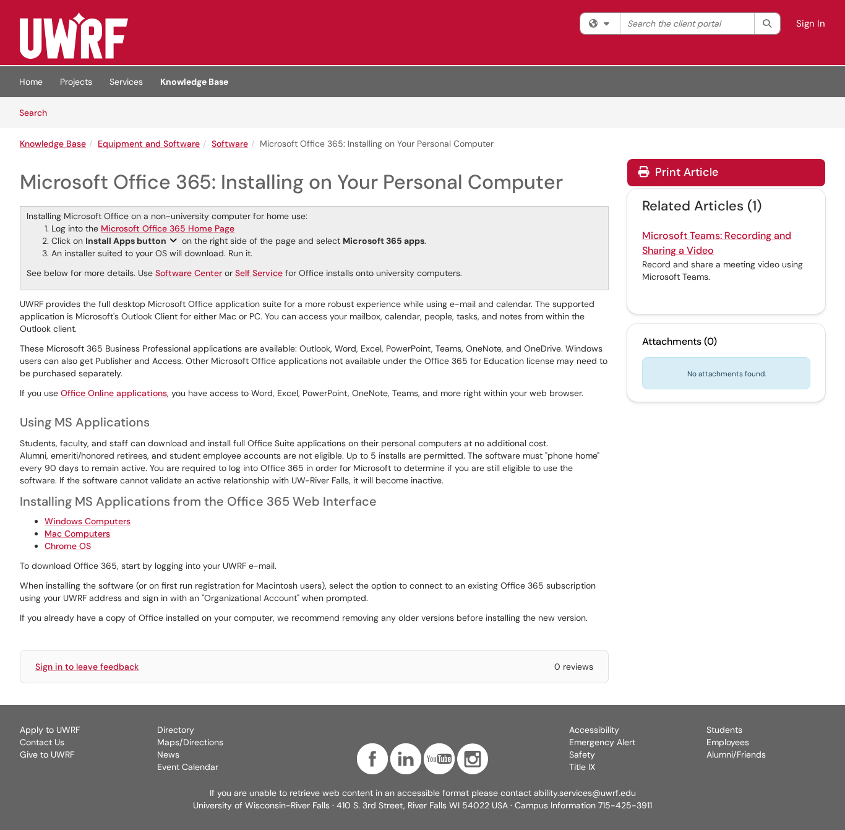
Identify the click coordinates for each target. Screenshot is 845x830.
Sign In (810, 23)
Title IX (582, 766)
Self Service (259, 273)
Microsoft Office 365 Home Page (167, 228)
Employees (727, 742)
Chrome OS (68, 545)
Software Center (188, 273)
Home (31, 81)
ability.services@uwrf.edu (585, 792)
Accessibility (594, 729)
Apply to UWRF (50, 729)
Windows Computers (88, 521)
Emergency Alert (602, 742)
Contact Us (42, 742)
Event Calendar (187, 766)
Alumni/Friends (736, 754)
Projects (76, 81)
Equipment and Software (149, 143)
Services (126, 81)
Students (724, 729)
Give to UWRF (47, 754)
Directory (175, 729)
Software (230, 143)
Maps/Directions (190, 742)
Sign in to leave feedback (87, 666)
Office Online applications (114, 393)
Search (37, 112)
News (168, 754)
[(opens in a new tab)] (74, 35)
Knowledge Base (194, 81)
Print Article (685, 172)
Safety (582, 754)
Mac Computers (77, 533)
